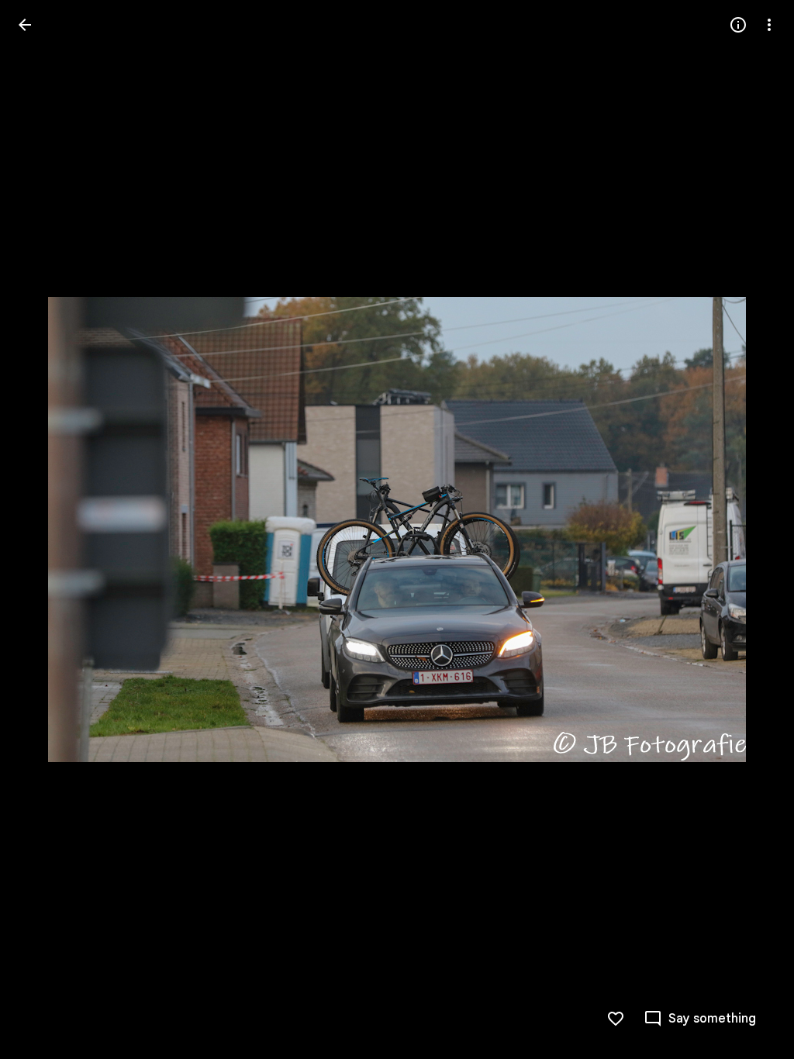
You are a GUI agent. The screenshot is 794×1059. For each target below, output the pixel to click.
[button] (43, 529)
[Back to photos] (24, 24)
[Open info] (738, 24)
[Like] (615, 1018)
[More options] (769, 24)
